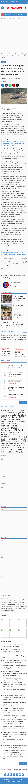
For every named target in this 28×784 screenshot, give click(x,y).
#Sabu (24, 19)
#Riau (19, 19)
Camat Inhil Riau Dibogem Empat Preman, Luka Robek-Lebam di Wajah (14, 253)
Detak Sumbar (21, 437)
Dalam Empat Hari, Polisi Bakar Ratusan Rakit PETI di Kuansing (19, 307)
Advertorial (8, 14)
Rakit (3, 278)
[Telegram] (20, 774)
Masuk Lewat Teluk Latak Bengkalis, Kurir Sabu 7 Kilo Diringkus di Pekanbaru (16, 396)
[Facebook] (5, 774)
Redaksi (18, 283)
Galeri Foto (9, 441)
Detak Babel (6, 415)
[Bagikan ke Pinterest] (13, 85)
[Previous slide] (24, 332)
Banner (15, 14)
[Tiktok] (17, 774)
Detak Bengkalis (19, 349)
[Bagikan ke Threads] (17, 85)
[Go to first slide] (26, 332)
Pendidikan (7, 449)
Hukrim (3, 62)
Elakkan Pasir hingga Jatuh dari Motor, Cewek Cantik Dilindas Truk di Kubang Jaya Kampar (15, 673)
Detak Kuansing (13, 275)
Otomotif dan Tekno (9, 447)
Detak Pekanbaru (9, 429)
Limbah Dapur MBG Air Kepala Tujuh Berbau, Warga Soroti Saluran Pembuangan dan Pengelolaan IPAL (14, 721)
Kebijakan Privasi (17, 769)
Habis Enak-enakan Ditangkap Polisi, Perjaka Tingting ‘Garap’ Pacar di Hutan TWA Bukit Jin (14, 704)
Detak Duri (8, 419)
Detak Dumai (18, 351)
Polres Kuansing (22, 275)
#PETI (6, 275)
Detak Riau (14, 369)
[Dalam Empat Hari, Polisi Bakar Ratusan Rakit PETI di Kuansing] (6, 308)
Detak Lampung (13, 421)
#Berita (14, 19)
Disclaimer (9, 769)
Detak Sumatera (13, 436)
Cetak (4, 81)
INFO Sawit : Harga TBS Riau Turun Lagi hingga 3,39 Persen (16, 374)
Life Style (8, 445)
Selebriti (6, 452)
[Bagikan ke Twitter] (6, 85)
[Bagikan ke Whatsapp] (10, 85)
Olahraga (18, 445)
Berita (3, 349)
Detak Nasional (10, 424)
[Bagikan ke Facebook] (2, 85)
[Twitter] (14, 774)
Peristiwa (17, 449)
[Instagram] (8, 774)
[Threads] (11, 774)
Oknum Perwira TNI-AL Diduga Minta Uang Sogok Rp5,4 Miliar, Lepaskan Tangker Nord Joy (14, 143)
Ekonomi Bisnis (12, 376)
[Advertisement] (14, 37)
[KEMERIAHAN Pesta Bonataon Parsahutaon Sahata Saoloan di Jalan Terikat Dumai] (7, 340)
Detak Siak (13, 435)
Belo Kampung (22, 14)
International (9, 443)
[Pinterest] (23, 774)
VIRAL (19, 452)
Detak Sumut (7, 439)
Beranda (3, 769)
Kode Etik (24, 769)
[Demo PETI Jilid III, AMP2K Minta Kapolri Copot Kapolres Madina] (6, 299)
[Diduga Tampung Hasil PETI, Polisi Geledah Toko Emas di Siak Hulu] (6, 325)
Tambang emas (9, 278)
